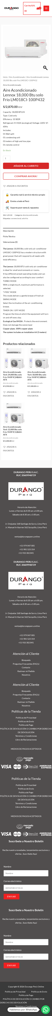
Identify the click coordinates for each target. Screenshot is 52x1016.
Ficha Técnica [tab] (9, 236)
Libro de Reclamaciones (26, 739)
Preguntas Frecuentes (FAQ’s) (26, 664)
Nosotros (26, 675)
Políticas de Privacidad (26, 717)
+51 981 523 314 (27, 549)
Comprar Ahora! (26, 176)
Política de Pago (26, 725)
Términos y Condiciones (26, 736)
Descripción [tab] (8, 231)
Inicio (5, 77)
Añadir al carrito (26, 165)
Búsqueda (26, 660)
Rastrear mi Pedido (26, 671)
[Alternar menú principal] (46, 8)
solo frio (25, 218)
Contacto (26, 667)
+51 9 (21, 553)
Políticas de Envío (26, 721)
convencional (16, 218)
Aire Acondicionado (17, 77)
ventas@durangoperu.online (27, 536)
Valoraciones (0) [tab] (10, 242)
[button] (15, 186)
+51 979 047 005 (27, 545)
